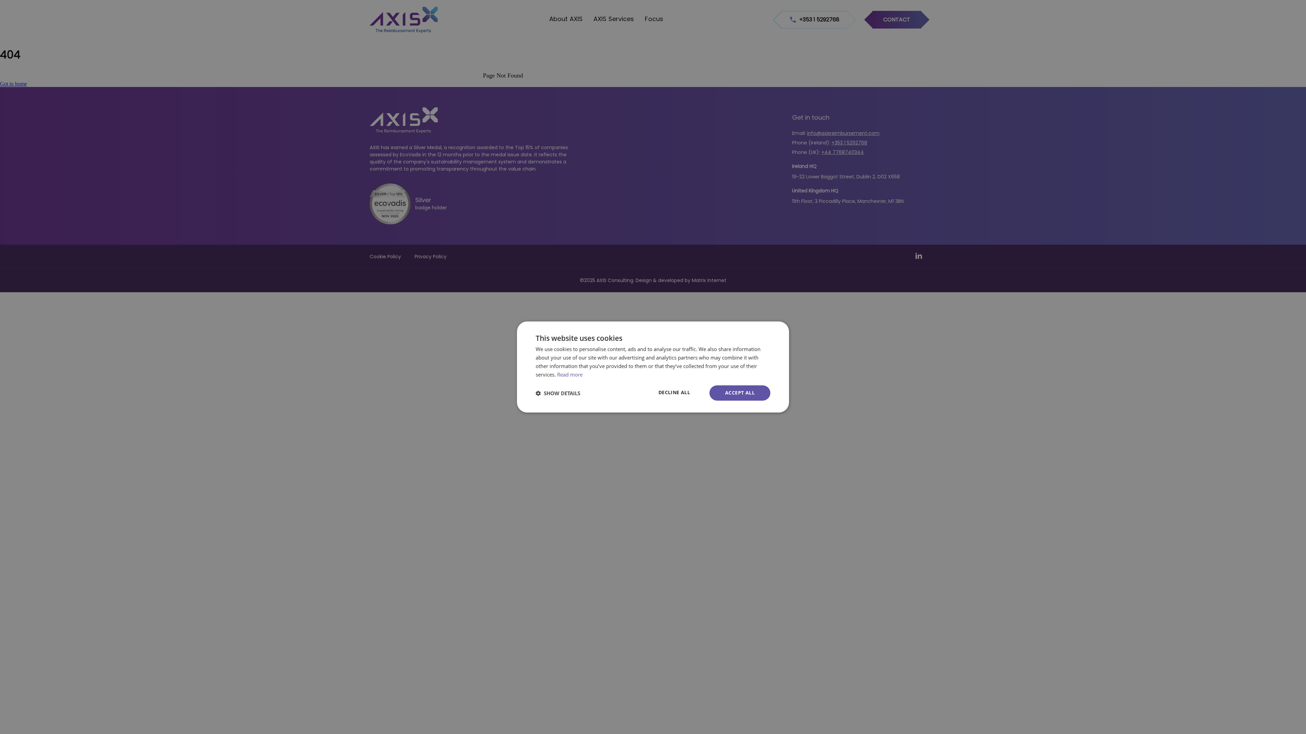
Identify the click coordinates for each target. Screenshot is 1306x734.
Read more (570, 374)
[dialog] (653, 367)
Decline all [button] (674, 392)
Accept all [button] (740, 392)
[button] (558, 393)
